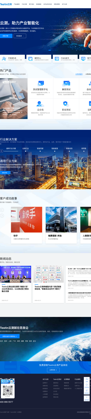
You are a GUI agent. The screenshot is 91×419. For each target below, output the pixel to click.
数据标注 (66, 385)
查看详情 (5, 36)
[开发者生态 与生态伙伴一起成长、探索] (13, 62)
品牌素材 (45, 397)
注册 (88, 12)
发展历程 (45, 385)
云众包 (55, 391)
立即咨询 (15, 173)
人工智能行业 (78, 388)
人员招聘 (45, 394)
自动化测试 (56, 388)
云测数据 (19, 412)
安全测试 (55, 394)
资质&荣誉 (57, 4)
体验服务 (19, 36)
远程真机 (55, 385)
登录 (82, 12)
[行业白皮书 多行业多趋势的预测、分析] (66, 62)
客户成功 (31, 4)
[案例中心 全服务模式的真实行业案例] (39, 62)
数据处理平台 (67, 388)
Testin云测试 (13, 412)
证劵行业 (77, 385)
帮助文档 (55, 397)
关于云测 (64, 4)
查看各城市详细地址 (8, 336)
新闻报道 (38, 4)
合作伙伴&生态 (47, 4)
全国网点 (45, 391)
